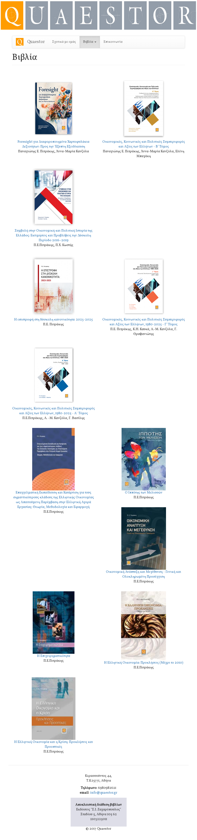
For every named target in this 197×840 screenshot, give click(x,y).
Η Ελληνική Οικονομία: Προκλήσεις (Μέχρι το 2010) (143, 663)
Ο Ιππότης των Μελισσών (143, 492)
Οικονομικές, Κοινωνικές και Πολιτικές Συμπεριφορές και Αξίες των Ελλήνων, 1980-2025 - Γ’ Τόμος (143, 322)
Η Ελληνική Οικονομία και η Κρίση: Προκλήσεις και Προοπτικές (53, 744)
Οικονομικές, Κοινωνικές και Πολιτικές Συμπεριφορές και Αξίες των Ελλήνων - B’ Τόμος (143, 144)
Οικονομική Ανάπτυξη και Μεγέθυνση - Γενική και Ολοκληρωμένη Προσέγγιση (143, 574)
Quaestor (36, 42)
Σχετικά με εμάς (64, 42)
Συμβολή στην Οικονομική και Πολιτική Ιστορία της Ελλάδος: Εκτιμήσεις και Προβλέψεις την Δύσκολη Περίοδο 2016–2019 (53, 236)
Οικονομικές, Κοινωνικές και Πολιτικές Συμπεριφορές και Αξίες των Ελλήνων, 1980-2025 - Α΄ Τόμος (53, 411)
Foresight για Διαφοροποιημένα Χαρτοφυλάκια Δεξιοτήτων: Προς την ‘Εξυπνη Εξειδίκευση (53, 144)
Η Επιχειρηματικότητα (53, 656)
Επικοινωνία (113, 42)
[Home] (21, 42)
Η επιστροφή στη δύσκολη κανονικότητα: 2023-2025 (53, 319)
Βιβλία (88, 42)
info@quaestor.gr (103, 793)
